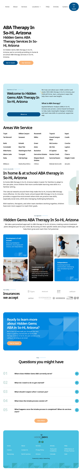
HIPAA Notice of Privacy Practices (69, 450)
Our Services (26, 63)
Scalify (40, 458)
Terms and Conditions (53, 450)
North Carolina (25, 454)
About (15, 7)
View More (41, 421)
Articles (56, 7)
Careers (65, 7)
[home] (3, 7)
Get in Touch (14, 343)
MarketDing (47, 458)
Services (24, 7)
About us (24, 114)
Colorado (52, 454)
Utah (65, 454)
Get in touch (74, 7)
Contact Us (24, 450)
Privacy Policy (40, 450)
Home (7, 7)
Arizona (38, 454)
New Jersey (10, 454)
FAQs (47, 7)
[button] (36, 6)
